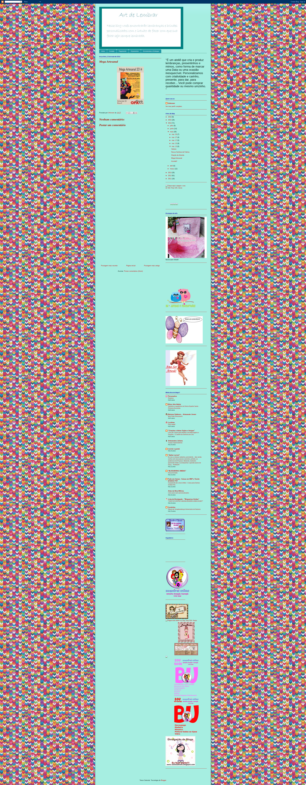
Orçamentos (135, 51)
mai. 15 (174, 143)
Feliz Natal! (171, 424)
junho (172, 128)
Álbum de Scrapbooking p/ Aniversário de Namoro (184, 509)
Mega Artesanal (176, 158)
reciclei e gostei (174, 449)
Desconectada (173, 473)
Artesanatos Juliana (175, 441)
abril (171, 166)
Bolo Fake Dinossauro (175, 416)
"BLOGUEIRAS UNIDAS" (177, 471)
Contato (111, 51)
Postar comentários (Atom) (133, 271)
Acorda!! (174, 161)
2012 (170, 175)
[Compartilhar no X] (131, 113)
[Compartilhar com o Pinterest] (136, 113)
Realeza (171, 398)
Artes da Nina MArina (176, 491)
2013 (170, 172)
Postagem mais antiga (152, 266)
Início (103, 51)
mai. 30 (174, 134)
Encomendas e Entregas (151, 51)
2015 (170, 120)
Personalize (172, 396)
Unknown (111, 113)
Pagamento (122, 51)
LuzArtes (171, 422)
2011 (170, 179)
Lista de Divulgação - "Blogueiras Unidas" (183, 499)
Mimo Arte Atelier (174, 404)
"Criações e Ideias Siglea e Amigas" (181, 431)
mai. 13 (174, 146)
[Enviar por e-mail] (127, 113)
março (172, 169)
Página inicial (130, 266)
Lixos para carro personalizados (178, 493)
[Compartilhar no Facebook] (134, 113)
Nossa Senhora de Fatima (180, 152)
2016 (170, 117)
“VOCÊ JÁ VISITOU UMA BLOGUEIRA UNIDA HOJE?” (185, 501)
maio (172, 132)
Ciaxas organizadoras (175, 443)
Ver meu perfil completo (174, 106)
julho (172, 126)
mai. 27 (174, 137)
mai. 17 (174, 140)
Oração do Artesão (177, 155)
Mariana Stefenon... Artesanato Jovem (182, 414)
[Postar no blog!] (129, 113)
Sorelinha (171, 507)
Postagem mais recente (109, 266)
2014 (170, 123)
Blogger (163, 780)
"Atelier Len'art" (174, 455)
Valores (173, 149)
